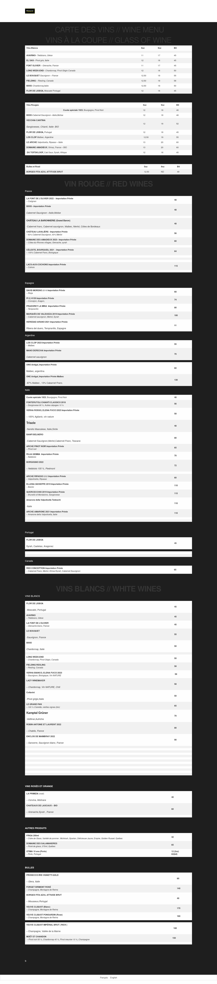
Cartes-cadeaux (169, 11)
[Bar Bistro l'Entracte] (30, 11)
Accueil (97, 11)
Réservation (142, 11)
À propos (108, 11)
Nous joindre (186, 11)
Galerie (130, 11)
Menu (118, 11)
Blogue (155, 11)
